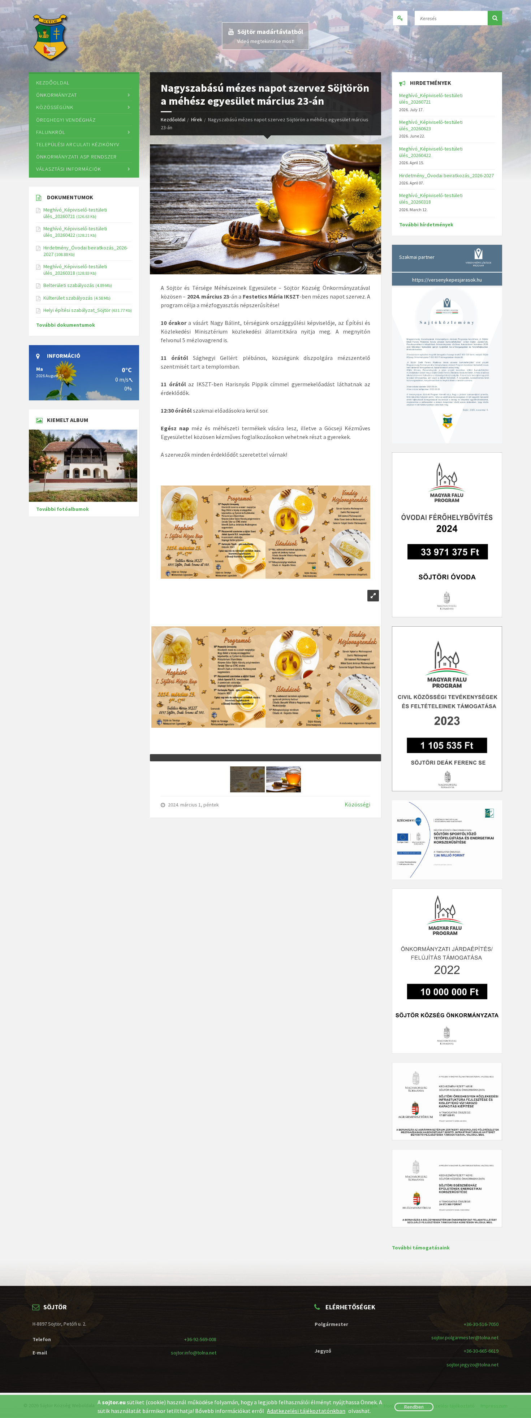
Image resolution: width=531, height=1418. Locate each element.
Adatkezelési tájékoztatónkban (306, 1410)
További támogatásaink (421, 1247)
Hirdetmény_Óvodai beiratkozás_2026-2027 (446, 175)
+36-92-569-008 (200, 1339)
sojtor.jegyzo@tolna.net (472, 1364)
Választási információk (68, 168)
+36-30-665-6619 (481, 1351)
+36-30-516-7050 (481, 1324)
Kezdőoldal (173, 119)
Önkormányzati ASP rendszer (76, 156)
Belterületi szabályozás (68, 285)
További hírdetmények (426, 224)
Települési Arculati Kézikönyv (77, 144)
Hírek (196, 119)
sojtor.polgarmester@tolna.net (464, 1337)
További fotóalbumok (62, 509)
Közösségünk (54, 107)
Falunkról (50, 132)
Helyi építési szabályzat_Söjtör (77, 310)
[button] (495, 18)
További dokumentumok (65, 325)
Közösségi (357, 804)
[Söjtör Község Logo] (51, 36)
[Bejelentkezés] (400, 18)
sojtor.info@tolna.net (193, 1352)
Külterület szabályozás (68, 298)
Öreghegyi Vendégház (66, 119)
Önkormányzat (56, 94)
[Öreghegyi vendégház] (84, 466)
